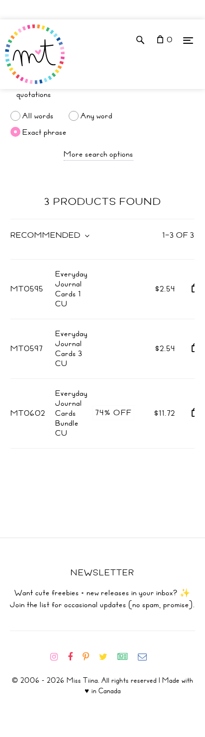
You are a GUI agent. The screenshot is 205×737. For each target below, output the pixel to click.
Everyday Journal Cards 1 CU (71, 289)
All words (38, 116)
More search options (98, 154)
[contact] (146, 657)
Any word (96, 116)
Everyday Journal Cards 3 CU (71, 348)
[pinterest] (90, 657)
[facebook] (74, 657)
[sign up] (126, 657)
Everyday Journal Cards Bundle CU (71, 413)
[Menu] (188, 40)
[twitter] (107, 657)
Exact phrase (44, 132)
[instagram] (58, 657)
